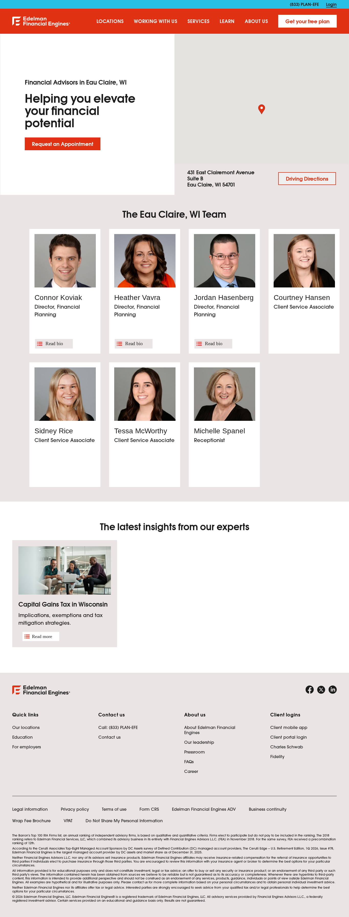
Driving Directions (307, 178)
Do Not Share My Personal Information (124, 820)
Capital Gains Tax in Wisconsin (63, 604)
